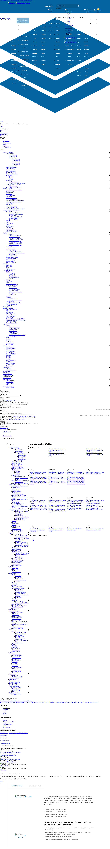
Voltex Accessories (10, 380)
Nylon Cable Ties (13, 298)
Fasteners (5, 324)
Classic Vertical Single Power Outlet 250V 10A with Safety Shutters (57, 501)
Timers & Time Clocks (11, 207)
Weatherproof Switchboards (15, 216)
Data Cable (8, 368)
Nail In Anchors (10, 341)
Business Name (4, 413)
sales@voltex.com (4, 740)
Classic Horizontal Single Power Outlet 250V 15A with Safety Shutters (56, 530)
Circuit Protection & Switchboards (11, 210)
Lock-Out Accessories (11, 230)
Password (2, 395)
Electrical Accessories (22, 15)
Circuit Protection (33, 15)
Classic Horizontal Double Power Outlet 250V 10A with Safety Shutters (38, 473)
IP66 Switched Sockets (11, 309)
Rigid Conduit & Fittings (12, 285)
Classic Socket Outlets (11, 167)
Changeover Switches (11, 231)
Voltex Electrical (7, 431)
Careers (5, 710)
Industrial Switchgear (8, 308)
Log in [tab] (2, 391)
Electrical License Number (6, 404)
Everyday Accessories (8, 375)
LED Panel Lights (10, 247)
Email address (3, 394)
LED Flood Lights (10, 249)
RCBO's (8, 220)
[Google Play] (5, 765)
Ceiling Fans (9, 265)
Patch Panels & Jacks (11, 370)
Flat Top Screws (13, 329)
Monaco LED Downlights (15, 235)
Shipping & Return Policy (9, 722)
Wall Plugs (8, 340)
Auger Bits (8, 357)
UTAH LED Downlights (15, 241)
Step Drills (8, 356)
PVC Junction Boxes (14, 290)
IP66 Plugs (8, 310)
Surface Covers (12, 215)
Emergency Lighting (11, 262)
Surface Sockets (10, 191)
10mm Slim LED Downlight (16, 239)
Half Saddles (12, 274)
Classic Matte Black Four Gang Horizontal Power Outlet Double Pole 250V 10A (37, 530)
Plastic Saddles (12, 276)
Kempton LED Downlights (15, 243)
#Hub (1, 121)
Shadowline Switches (11, 172)
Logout (69, 18)
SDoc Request (6, 727)
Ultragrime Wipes (10, 364)
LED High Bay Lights (11, 255)
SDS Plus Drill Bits (10, 353)
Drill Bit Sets (9, 352)
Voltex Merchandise (7, 379)
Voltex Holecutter (10, 347)
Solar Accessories (7, 378)
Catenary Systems (10, 301)
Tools (85, 15)
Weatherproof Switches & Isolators (17, 183)
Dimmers (11, 177)
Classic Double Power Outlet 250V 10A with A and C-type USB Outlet (75, 473)
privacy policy (32, 416)
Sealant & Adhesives (11, 360)
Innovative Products (7, 371)
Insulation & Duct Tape (11, 198)
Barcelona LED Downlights (15, 238)
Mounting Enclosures (11, 314)
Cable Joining (9, 194)
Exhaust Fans (9, 266)
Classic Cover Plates (11, 169)
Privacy (5, 720)
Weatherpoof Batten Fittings (15, 251)
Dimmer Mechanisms (11, 258)
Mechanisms (9, 175)
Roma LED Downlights (14, 237)
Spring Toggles (9, 344)
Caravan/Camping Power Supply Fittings (15, 320)
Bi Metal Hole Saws (11, 348)
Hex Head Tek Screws (14, 328)
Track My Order (7, 147)
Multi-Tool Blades (10, 363)
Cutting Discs (9, 366)
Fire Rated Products (10, 203)
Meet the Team (6, 708)
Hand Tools (9, 361)
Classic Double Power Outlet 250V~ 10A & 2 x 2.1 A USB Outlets (57, 473)
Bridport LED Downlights (15, 245)
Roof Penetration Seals (11, 304)
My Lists (73, 38)
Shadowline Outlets (10, 171)
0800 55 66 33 (49, 6)
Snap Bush (8, 296)
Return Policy (35, 786)
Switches (11, 176)
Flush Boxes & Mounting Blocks (14, 190)
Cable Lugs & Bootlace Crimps (13, 202)
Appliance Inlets (10, 317)
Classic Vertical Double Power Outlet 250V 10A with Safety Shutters (95, 473)
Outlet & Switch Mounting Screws (17, 335)
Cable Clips (9, 281)
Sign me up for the (12, 419)
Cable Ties (8, 297)
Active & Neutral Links (11, 206)
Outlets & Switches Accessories (13, 184)
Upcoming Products (7, 374)
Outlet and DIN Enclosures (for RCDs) (15, 319)
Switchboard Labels (13, 219)
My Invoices (74, 42)
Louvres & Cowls (10, 269)
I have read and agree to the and (18, 416)
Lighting (42, 15)
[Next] (33, 540)
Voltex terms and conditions (19, 416)
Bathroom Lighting (10, 259)
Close (1, 781)
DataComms (91, 15)
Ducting (8, 267)
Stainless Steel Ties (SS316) (15, 300)
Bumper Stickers (10, 383)
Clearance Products (7, 376)
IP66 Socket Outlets (10, 313)
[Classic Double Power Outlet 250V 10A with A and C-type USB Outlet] (67, 449)
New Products (6, 372)
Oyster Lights (9, 246)
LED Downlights (10, 234)
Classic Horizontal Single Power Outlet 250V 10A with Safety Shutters (37, 502)
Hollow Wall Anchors (11, 336)
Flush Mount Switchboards (15, 212)
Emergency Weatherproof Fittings (17, 253)
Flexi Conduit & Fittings (12, 284)
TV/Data (11, 179)
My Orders (73, 41)
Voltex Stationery (10, 382)
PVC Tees (11, 293)
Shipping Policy (17, 786)
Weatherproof (9, 180)
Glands (7, 282)
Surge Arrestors (9, 226)
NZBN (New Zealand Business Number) (10, 415)
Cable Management (7, 270)
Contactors (8, 227)
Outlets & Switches (12, 15)
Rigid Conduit (12, 294)
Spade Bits (8, 355)
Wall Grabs (8, 339)
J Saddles (11, 278)
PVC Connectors (13, 288)
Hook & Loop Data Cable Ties (13, 302)
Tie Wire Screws (13, 333)
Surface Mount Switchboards (16, 214)
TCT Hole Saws (10, 349)
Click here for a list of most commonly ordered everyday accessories (22, 20)
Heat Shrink (9, 196)
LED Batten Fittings (11, 250)
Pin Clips (8, 280)
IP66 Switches (9, 312)
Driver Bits (8, 359)
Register (69, 15)
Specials (5, 713)
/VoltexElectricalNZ (5, 743)
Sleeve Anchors (9, 343)
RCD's (7, 222)
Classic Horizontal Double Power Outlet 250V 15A (75, 529)
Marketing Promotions (8, 386)
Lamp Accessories (10, 195)
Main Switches (9, 223)
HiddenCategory (10, 153)
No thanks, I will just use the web (8, 755)
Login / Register (69, 11)
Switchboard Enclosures (14, 218)
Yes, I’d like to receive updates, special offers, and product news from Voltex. (18, 418)
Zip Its (7, 337)
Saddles (8, 272)
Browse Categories (5, 18)
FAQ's (4, 726)
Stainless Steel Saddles (14, 277)
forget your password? (9, 400)
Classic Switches (10, 168)
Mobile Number (4, 412)
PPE (7, 384)
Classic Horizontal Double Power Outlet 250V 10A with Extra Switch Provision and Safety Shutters (75, 502)
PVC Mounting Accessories (15, 292)
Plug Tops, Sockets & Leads (12, 199)
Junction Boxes (9, 192)
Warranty (5, 723)
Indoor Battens (12, 254)
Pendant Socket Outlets (11, 323)
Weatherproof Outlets (14, 182)
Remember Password (5, 397)
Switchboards (9, 211)
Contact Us (5, 712)
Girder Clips (9, 305)
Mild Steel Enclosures (11, 321)
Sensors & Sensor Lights (12, 257)
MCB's (7, 224)
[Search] (78, 6)
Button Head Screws (14, 332)
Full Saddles (12, 273)
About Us (5, 709)
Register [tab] (6, 391)
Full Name (3, 406)
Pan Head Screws (13, 331)
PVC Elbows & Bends (14, 289)
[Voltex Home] (11, 3)
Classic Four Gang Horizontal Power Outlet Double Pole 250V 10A (94, 529)
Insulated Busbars (10, 229)
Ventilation (49, 15)
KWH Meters (9, 204)
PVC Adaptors (12, 286)
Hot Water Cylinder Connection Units (15, 200)
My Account (74, 37)
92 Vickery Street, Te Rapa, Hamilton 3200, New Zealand (14, 733)
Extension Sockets (10, 316)
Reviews (5, 714)
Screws (7, 325)
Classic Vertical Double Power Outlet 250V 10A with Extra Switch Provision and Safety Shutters (95, 502)
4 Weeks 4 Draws (10, 387)
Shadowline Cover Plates (12, 173)
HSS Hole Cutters (10, 351)
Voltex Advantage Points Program (17, 419)
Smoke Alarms (6, 306)
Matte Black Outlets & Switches (13, 187)
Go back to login (4, 428)
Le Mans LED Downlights (15, 242)
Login (68, 13)
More (98, 15)
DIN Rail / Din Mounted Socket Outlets (15, 208)
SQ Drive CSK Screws (14, 327)
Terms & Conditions (8, 724)
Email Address (4, 407)
